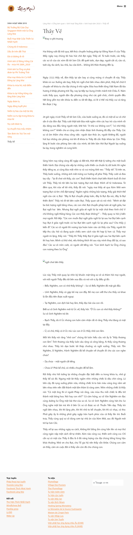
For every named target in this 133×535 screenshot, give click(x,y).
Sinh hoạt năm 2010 (17, 23)
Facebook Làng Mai (15, 491)
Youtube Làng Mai (14, 484)
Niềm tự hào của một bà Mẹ (20, 111)
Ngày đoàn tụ (13, 101)
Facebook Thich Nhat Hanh (18, 488)
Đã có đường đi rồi (15, 56)
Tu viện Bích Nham (56, 502)
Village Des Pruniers (57, 484)
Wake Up (10, 515)
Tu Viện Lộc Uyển (55, 495)
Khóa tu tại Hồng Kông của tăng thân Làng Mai (19, 95)
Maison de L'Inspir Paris (58, 512)
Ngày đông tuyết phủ (17, 106)
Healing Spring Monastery (59, 505)
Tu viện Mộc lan (55, 498)
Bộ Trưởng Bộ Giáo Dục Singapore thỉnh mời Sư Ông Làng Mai (20, 30)
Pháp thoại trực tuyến (16, 481)
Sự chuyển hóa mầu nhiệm (19, 128)
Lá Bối (9, 512)
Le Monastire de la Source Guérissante (65, 509)
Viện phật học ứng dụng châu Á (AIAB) (65, 526)
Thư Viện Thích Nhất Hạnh (18, 501)
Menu (119, 6)
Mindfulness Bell (13, 505)
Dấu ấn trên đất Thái (16, 51)
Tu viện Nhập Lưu (56, 515)
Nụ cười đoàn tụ (14, 123)
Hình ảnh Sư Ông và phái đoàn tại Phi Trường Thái (18, 71)
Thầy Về (11, 141)
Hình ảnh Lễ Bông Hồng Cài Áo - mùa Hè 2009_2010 (20, 63)
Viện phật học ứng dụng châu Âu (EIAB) (66, 522)
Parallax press (12, 508)
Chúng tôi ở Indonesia (17, 46)
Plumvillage (53, 481)
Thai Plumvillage (55, 488)
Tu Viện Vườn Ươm (56, 491)
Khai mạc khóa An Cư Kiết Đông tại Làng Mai (19, 79)
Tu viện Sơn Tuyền (56, 519)
